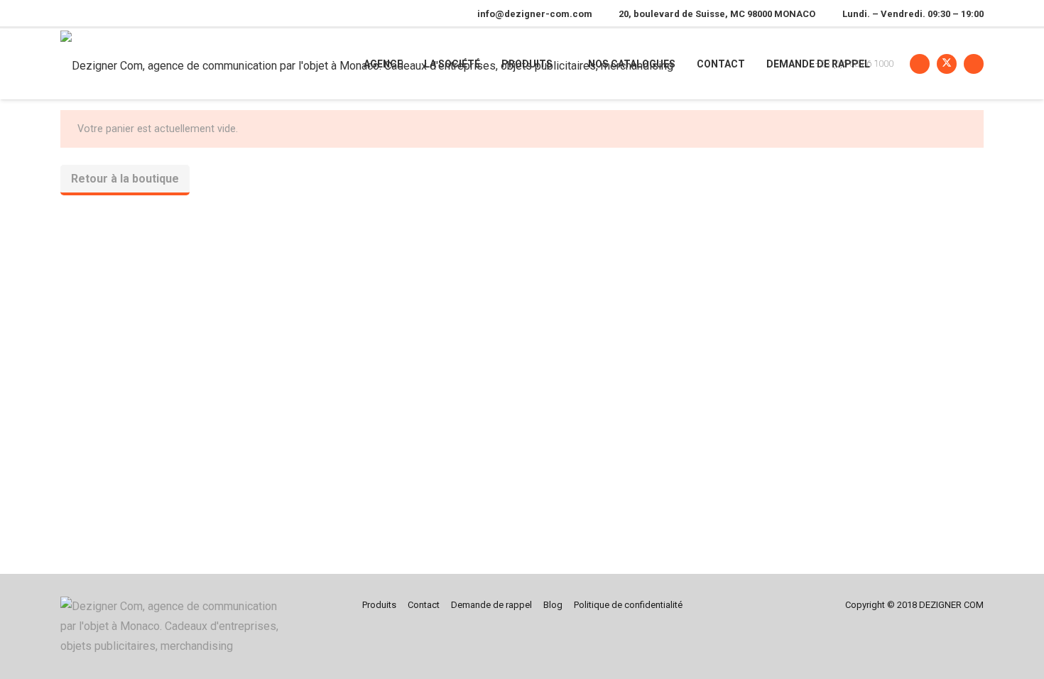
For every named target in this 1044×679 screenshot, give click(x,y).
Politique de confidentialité (628, 604)
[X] (947, 64)
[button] (562, 64)
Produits (379, 604)
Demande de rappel (491, 604)
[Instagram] (974, 64)
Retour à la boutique (125, 178)
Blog (552, 604)
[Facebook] (920, 64)
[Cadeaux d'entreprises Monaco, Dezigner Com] (175, 626)
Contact (424, 604)
